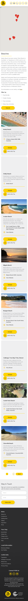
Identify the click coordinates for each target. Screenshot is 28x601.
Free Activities (7, 101)
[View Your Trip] (20, 3)
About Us (3, 514)
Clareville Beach (8, 443)
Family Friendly (7, 98)
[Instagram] (14, 573)
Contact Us (4, 516)
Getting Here (4, 518)
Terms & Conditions (6, 563)
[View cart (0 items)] (11, 3)
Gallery (3, 520)
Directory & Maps (5, 548)
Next (19, 474)
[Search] (23, 3)
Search (8, 108)
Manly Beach (7, 129)
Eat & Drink (4, 532)
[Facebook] (10, 573)
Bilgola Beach (7, 265)
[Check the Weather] (17, 3)
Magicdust (22, 598)
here (21, 89)
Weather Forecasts (6, 559)
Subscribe (8, 502)
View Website (9, 232)
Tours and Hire (4, 538)
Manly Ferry (4, 561)
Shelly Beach (7, 174)
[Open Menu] (26, 3)
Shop (2, 524)
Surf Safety (4, 550)
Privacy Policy (4, 565)
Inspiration (3, 522)
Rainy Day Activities (8, 104)
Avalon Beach (7, 216)
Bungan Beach (7, 310)
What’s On (3, 534)
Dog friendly (6, 95)
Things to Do (4, 536)
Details (10, 147)
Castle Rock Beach (9, 400)
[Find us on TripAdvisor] (14, 3)
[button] (17, 17)
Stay (2, 540)
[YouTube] (17, 573)
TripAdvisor (4, 557)
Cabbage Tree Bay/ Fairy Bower (13, 358)
